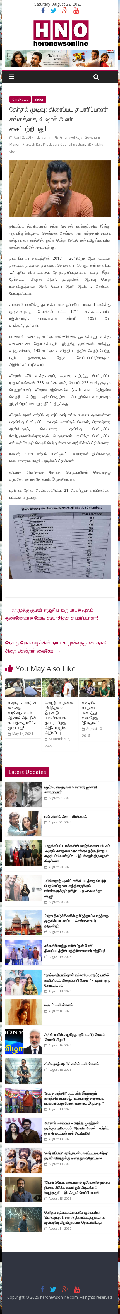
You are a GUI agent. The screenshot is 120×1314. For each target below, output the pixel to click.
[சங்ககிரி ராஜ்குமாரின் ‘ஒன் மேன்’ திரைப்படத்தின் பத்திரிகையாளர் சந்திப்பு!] (23, 943)
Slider (39, 99)
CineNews (20, 99)
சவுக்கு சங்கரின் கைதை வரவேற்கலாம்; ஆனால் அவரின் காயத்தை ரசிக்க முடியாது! (22, 714)
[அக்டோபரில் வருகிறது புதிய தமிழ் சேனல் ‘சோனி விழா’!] (23, 1032)
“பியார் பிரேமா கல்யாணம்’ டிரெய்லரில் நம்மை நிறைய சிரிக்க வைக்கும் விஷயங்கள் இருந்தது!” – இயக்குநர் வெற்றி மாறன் (77, 1187)
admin (46, 137)
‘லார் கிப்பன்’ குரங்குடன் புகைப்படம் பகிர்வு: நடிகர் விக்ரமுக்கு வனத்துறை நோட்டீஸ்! (76, 1155)
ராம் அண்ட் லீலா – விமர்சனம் (65, 816)
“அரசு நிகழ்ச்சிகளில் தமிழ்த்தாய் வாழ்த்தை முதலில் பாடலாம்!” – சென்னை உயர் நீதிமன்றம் (76, 920)
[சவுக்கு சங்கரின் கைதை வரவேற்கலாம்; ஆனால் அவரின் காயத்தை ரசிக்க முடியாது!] (23, 682)
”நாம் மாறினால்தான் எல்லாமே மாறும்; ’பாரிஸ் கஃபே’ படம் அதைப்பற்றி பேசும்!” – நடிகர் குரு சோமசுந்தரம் (77, 979)
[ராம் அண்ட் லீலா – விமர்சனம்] (23, 814)
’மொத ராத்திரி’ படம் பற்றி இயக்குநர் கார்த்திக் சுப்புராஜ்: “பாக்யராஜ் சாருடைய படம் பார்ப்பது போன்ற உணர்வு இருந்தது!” (74, 1098)
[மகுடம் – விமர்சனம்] (23, 1002)
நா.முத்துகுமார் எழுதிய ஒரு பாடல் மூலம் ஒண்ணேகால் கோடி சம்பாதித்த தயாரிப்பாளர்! (51, 613)
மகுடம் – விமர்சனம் (58, 1004)
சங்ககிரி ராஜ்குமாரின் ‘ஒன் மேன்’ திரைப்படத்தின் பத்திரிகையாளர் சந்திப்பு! (74, 948)
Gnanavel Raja (71, 137)
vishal (13, 151)
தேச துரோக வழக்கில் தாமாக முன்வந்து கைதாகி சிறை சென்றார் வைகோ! (56, 646)
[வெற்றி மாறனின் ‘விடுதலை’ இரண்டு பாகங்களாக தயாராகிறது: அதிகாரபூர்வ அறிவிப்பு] (60, 682)
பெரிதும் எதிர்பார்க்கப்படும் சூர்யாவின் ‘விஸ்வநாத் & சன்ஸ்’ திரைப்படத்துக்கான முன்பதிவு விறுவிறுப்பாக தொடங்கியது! (74, 1217)
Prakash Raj (32, 144)
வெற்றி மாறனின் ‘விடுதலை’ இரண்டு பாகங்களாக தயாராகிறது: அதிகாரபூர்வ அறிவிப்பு (59, 717)
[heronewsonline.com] (60, 22)
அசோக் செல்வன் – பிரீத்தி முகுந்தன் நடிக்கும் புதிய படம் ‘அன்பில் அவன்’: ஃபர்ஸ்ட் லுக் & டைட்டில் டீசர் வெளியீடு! (76, 1128)
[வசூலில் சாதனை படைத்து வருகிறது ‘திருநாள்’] (97, 682)
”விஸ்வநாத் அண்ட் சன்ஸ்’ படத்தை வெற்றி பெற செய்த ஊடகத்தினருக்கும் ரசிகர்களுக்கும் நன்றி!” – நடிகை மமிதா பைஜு (75, 888)
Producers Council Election (64, 144)
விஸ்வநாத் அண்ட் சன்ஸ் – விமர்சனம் (71, 1063)
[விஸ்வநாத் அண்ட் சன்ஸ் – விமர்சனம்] (23, 1061)
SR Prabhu (95, 144)
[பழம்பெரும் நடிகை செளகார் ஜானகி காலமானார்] (23, 784)
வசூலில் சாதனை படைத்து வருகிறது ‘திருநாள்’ (90, 712)
